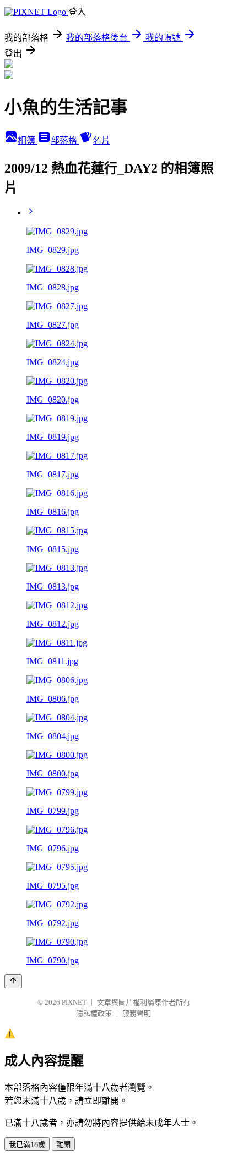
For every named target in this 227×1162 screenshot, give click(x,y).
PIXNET (74, 1002)
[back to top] (13, 981)
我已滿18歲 (27, 1145)
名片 (101, 140)
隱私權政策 (94, 1013)
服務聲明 (136, 1013)
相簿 (27, 140)
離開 (63, 1145)
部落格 (65, 140)
